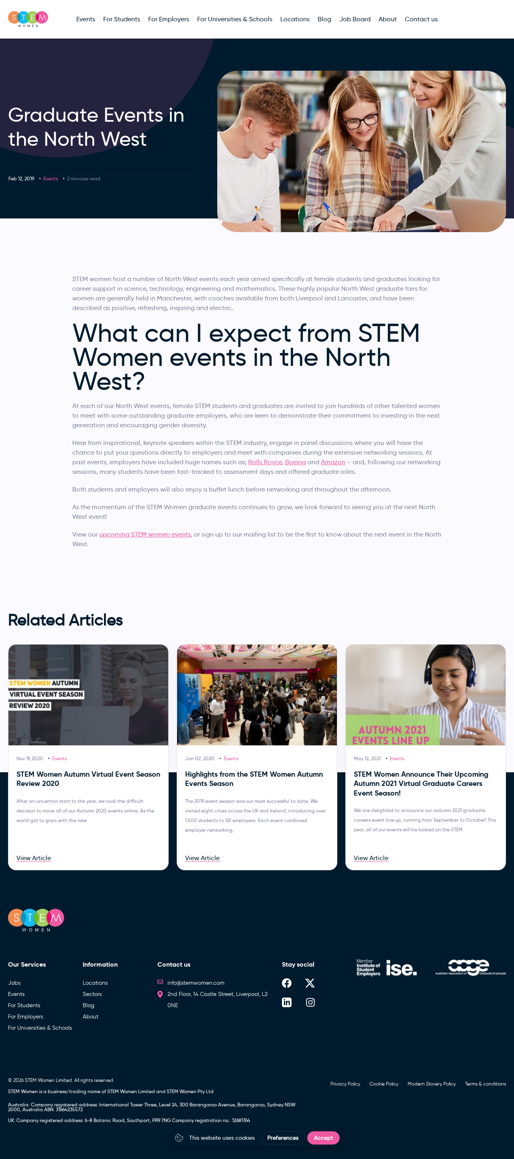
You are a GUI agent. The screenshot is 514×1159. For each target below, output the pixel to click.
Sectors (92, 994)
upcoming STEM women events (145, 534)
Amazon (333, 462)
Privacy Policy (345, 1084)
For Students (24, 1005)
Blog (88, 1005)
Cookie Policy (383, 1084)
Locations (95, 982)
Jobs (14, 982)
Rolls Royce (265, 462)
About (90, 1016)
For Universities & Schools (40, 1027)
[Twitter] (310, 982)
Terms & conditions (485, 1084)
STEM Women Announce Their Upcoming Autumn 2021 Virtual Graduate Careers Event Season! (421, 783)
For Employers (25, 1016)
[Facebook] (287, 982)
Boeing (295, 462)
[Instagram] (310, 1002)
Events (50, 178)
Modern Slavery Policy (432, 1084)
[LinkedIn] (287, 1002)
